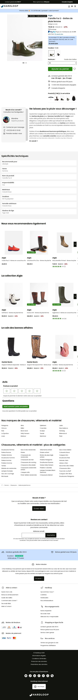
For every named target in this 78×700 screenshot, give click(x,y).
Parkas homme (6, 460)
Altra (22, 425)
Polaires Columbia (46, 467)
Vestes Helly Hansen (46, 465)
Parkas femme (6, 452)
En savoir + (33, 141)
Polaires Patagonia (46, 459)
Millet (22, 428)
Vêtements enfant (46, 450)
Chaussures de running (28, 462)
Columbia (43, 428)
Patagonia (4, 425)
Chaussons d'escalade (28, 465)
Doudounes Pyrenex (46, 462)
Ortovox (4, 428)
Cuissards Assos (64, 452)
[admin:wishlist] (74, 69)
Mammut (43, 436)
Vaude (42, 433)
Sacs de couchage (7, 473)
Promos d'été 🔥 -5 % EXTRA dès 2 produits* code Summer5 (39, 10)
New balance (63, 428)
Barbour (23, 436)
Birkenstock (63, 433)
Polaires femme (6, 455)
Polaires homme (6, 463)
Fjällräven (43, 425)
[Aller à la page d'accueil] (2, 485)
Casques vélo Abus (65, 473)
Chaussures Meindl (46, 475)
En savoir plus (53, 43)
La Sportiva (5, 433)
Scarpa (42, 431)
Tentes (3, 465)
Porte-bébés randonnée (29, 475)
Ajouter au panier (60, 69)
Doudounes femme (7, 450)
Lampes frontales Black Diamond (47, 471)
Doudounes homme (8, 457)
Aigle (50, 15)
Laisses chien (63, 463)
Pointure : (51, 59)
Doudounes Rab (64, 457)
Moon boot (24, 431)
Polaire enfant (44, 452)
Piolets (23, 452)
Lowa (3, 436)
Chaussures (13, 485)
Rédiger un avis (52, 24)
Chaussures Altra (64, 468)
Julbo (61, 425)
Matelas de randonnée (8, 468)
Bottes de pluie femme (24, 485)
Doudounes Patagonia (66, 476)
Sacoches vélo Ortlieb (66, 465)
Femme (6, 485)
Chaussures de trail (27, 459)
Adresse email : (39, 531)
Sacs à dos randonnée (28, 450)
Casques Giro (63, 455)
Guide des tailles (70, 59)
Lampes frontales (7, 471)
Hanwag (62, 431)
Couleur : (53, 48)
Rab (2, 431)
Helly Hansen (25, 433)
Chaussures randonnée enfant (28, 468)
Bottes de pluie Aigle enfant (46, 456)
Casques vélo (25, 472)
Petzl (60, 436)
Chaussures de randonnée (26, 456)
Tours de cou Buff (65, 471)
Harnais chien (63, 460)
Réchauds (4, 476)
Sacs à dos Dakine (65, 450)
